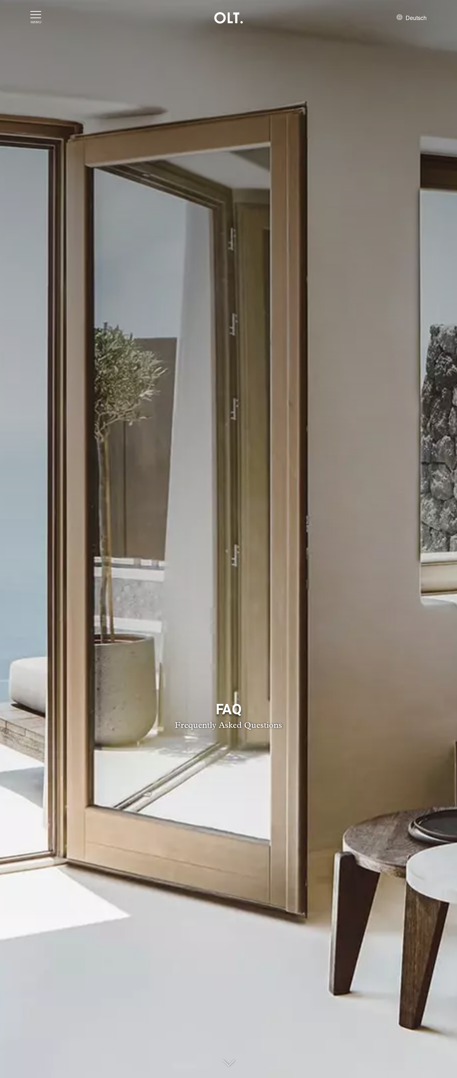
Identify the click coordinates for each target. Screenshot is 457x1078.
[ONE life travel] (228, 18)
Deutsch (415, 18)
